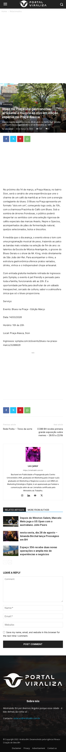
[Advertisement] (33, 49)
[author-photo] (33, 461)
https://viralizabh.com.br (33, 470)
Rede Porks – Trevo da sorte (17, 429)
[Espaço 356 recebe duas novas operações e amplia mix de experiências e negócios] (10, 551)
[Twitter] (13, 139)
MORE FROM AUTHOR (38, 510)
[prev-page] (5, 562)
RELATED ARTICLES (14, 510)
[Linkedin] (29, 496)
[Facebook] (6, 139)
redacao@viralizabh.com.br (26, 718)
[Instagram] (23, 496)
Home (4, 11)
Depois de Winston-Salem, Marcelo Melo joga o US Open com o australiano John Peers (40, 521)
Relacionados (16, 11)
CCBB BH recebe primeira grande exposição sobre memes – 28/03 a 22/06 (50, 432)
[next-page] (10, 562)
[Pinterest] (20, 139)
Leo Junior (9, 129)
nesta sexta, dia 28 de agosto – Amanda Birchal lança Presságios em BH (39, 536)
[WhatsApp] (27, 139)
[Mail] (36, 496)
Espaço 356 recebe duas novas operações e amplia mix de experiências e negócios (38, 551)
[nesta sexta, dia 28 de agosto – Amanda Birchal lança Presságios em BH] (10, 536)
